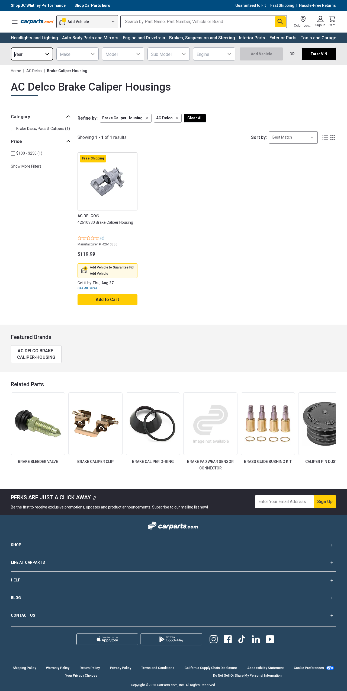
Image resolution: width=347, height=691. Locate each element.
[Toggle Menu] (14, 21)
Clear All (195, 118)
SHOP (16, 545)
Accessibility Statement (265, 668)
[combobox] (32, 53)
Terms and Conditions (157, 668)
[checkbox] (13, 129)
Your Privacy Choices (81, 675)
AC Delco (34, 71)
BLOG (16, 598)
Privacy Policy (120, 668)
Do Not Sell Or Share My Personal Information (247, 675)
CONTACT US (23, 615)
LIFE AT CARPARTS (28, 562)
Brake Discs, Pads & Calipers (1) (43, 128)
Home (16, 71)
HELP (16, 580)
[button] (126, 118)
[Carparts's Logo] (37, 21)
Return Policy (90, 668)
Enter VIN (319, 54)
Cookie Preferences (309, 668)
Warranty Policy (57, 668)
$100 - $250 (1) (29, 153)
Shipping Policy (24, 668)
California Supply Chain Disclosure (211, 668)
